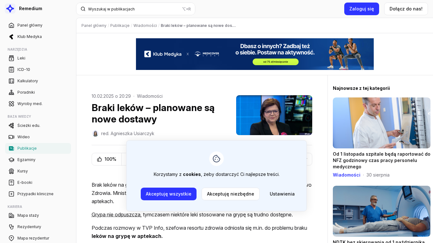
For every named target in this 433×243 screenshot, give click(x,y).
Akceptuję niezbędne (230, 193)
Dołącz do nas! (406, 8)
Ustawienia (282, 193)
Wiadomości (150, 96)
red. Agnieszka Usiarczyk (127, 133)
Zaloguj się (361, 8)
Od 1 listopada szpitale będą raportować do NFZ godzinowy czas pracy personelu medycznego (381, 160)
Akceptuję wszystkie (168, 193)
